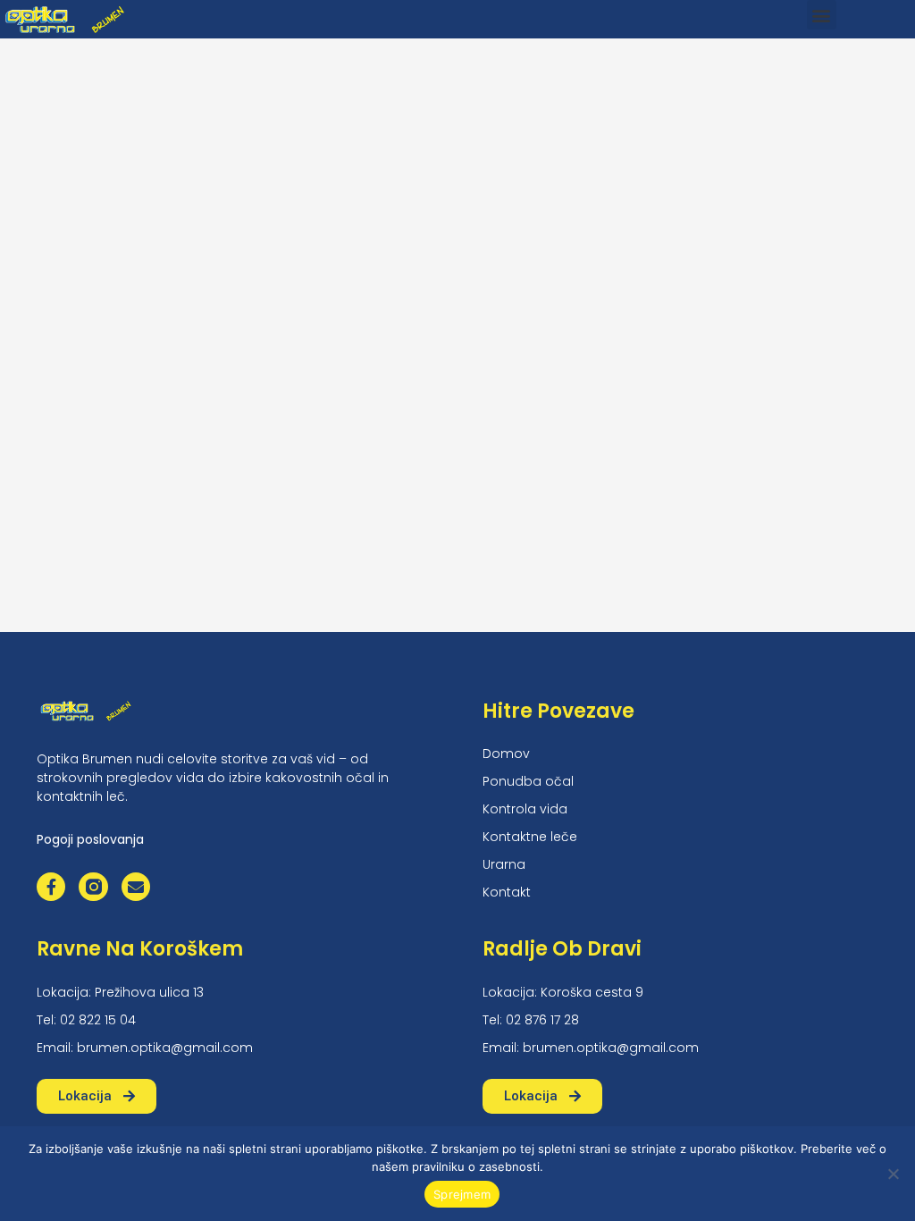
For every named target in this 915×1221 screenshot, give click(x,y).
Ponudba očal (528, 781)
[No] (893, 1174)
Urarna (504, 864)
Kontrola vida (525, 809)
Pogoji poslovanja (90, 839)
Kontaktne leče (530, 837)
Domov (506, 753)
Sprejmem (462, 1194)
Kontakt (507, 892)
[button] (821, 14)
